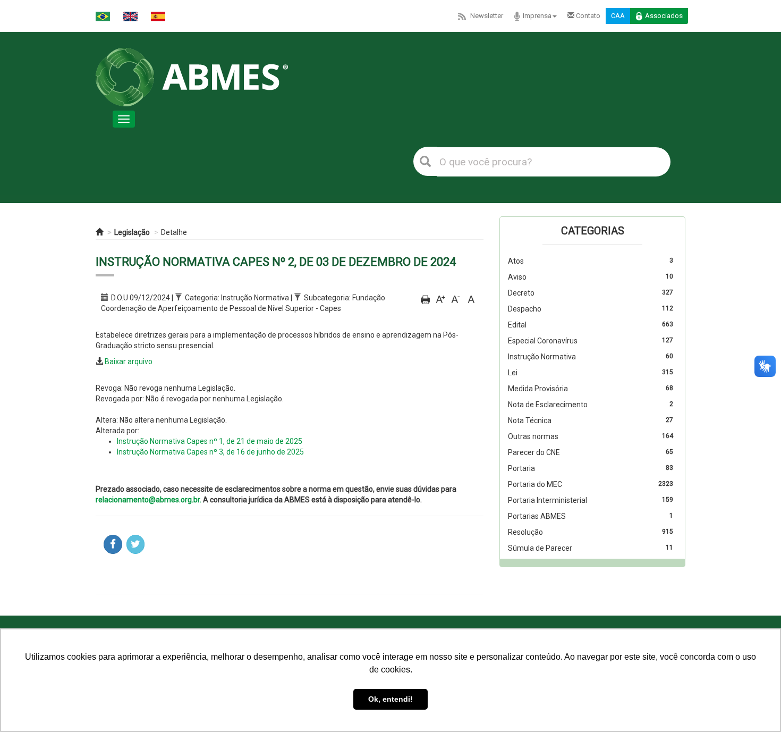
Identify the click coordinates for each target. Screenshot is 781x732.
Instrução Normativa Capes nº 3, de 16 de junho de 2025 (210, 452)
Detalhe (174, 232)
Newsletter (486, 16)
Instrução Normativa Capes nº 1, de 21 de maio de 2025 (209, 441)
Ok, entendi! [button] (390, 699)
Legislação (132, 232)
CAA (618, 16)
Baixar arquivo (128, 361)
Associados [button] (664, 16)
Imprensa (537, 16)
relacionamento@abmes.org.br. (148, 499)
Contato (587, 16)
